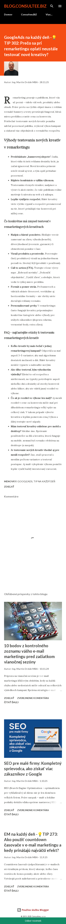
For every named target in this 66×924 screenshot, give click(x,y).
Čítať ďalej (11, 702)
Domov (8, 14)
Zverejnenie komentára (33, 698)
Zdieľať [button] (9, 486)
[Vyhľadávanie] (52, 6)
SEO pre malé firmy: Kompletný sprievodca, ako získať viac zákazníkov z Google (33, 768)
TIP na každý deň (44, 481)
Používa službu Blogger (35, 910)
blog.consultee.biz (25, 6)
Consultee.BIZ (29, 14)
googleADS (24, 481)
